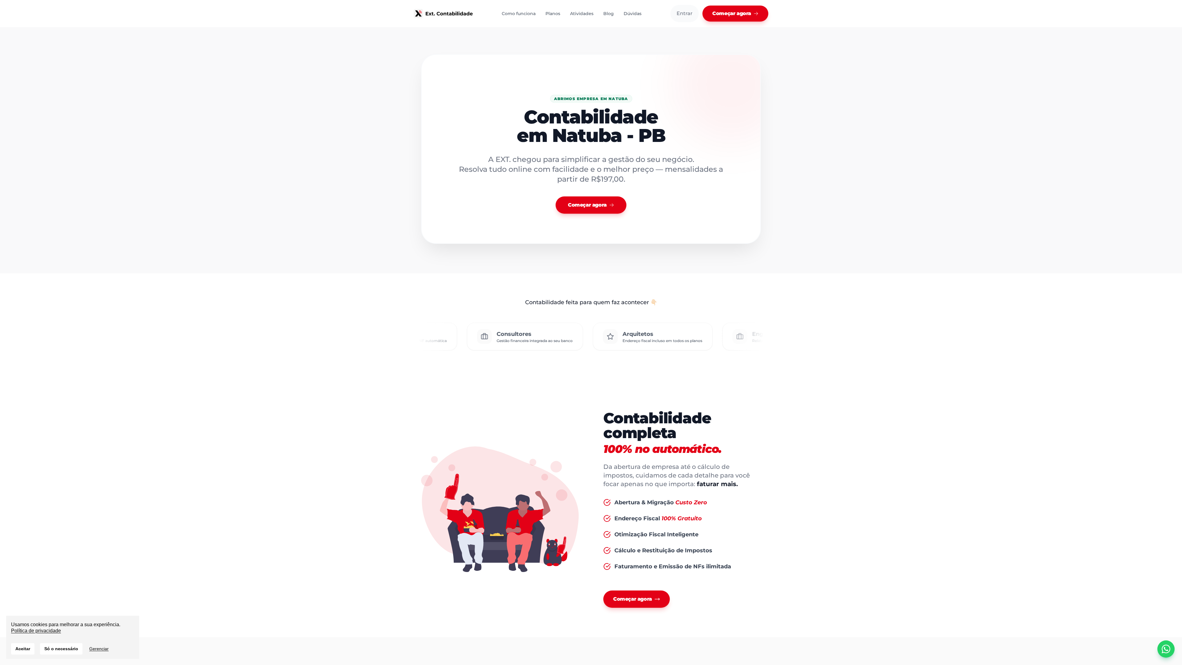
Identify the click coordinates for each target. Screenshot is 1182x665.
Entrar (685, 13)
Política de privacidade (36, 630)
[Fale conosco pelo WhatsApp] (1166, 649)
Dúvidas (632, 13)
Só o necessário (61, 648)
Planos (552, 13)
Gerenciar (99, 648)
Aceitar (22, 648)
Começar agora (731, 13)
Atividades (581, 13)
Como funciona (519, 13)
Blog (608, 13)
